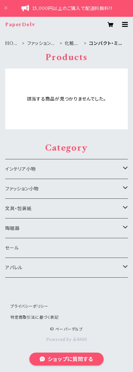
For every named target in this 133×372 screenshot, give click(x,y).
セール (12, 248)
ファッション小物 (41, 43)
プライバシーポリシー (29, 306)
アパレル (14, 268)
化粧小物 (72, 43)
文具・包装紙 (18, 208)
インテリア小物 (20, 169)
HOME (11, 43)
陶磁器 (12, 228)
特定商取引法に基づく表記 (34, 317)
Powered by (59, 339)
